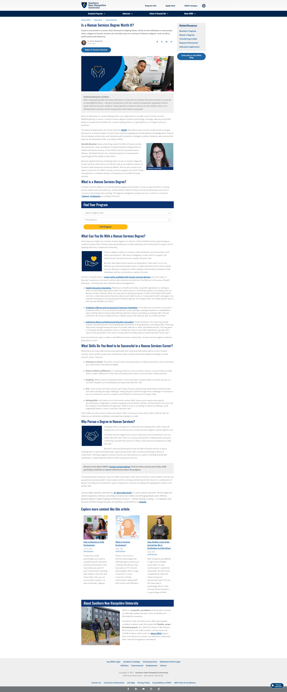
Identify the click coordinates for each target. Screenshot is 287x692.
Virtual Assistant (278, 686)
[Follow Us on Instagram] (151, 689)
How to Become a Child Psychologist (94, 543)
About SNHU (188, 13)
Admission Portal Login (170, 661)
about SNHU (156, 633)
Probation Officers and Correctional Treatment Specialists (111, 307)
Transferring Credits (188, 39)
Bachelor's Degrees (187, 31)
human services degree (120, 466)
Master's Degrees (187, 35)
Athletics (124, 665)
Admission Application (189, 47)
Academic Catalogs (131, 661)
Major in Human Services (96, 50)
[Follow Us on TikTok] (159, 689)
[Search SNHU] (204, 6)
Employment (151, 665)
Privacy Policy (144, 682)
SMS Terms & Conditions (185, 682)
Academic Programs (95, 13)
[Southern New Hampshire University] (93, 5)
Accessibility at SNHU (161, 682)
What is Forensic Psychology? (122, 543)
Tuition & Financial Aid (157, 13)
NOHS (124, 130)
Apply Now (170, 5)
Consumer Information (114, 682)
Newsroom (98, 20)
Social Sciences (111, 20)
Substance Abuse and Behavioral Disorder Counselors (110, 322)
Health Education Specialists (98, 288)
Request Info (150, 5)
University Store (150, 661)
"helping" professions (91, 196)
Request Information (188, 43)
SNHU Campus (190, 5)
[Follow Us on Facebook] (128, 689)
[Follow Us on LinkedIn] (136, 689)
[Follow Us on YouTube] (143, 689)
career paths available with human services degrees (127, 277)
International (137, 665)
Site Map (131, 682)
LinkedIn (142, 502)
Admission (126, 13)
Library (163, 665)
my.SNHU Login (114, 661)
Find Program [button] (105, 227)
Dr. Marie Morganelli (123, 492)
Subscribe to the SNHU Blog (191, 56)
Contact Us (96, 682)
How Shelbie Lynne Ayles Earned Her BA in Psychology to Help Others (159, 545)
